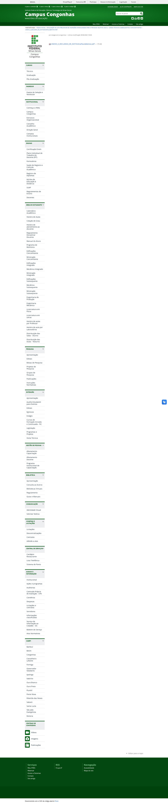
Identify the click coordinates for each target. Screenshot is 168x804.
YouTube (135, 18)
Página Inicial (40, 27)
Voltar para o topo (135, 753)
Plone (56, 801)
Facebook (138, 18)
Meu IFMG (96, 24)
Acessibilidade (113, 7)
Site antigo (139, 24)
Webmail (106, 24)
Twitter (132, 18)
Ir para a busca (57, 6)
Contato (130, 24)
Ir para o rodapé (69, 6)
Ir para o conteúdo (31, 6)
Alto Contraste (125, 7)
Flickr (142, 18)
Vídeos (34, 732)
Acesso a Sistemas (118, 24)
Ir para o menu (44, 6)
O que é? (59, 768)
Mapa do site (138, 7)
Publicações (36, 745)
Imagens (34, 739)
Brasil (32, 2)
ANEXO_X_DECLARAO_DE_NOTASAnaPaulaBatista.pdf (73, 44)
